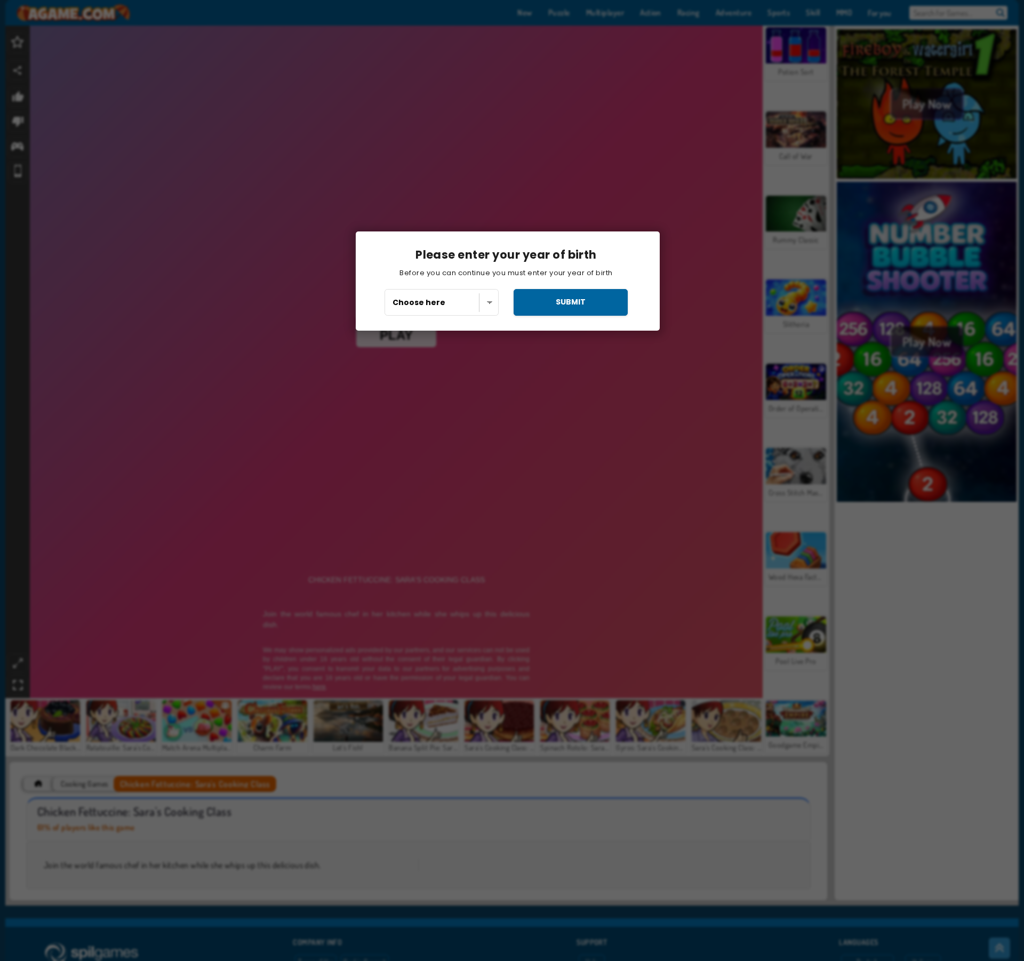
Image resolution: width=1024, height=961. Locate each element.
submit (571, 302)
